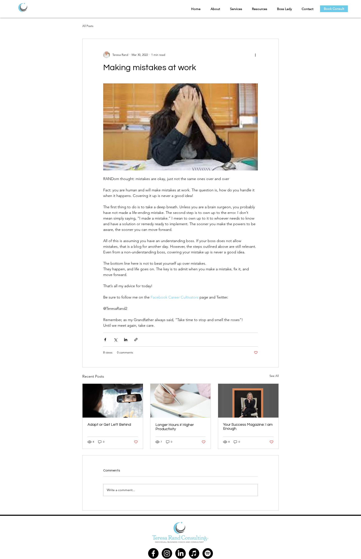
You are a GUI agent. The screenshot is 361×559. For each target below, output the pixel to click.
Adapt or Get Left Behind (109, 425)
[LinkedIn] (180, 553)
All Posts (87, 26)
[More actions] (255, 54)
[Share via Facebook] (105, 340)
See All (274, 376)
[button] (213, 9)
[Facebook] (153, 553)
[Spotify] (207, 553)
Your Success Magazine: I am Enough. (248, 427)
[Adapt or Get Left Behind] (113, 401)
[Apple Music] (194, 553)
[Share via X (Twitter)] (115, 340)
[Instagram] (167, 553)
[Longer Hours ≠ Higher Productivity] (180, 401)
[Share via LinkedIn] (126, 340)
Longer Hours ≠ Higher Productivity (174, 427)
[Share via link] (136, 340)
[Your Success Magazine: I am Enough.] (248, 401)
